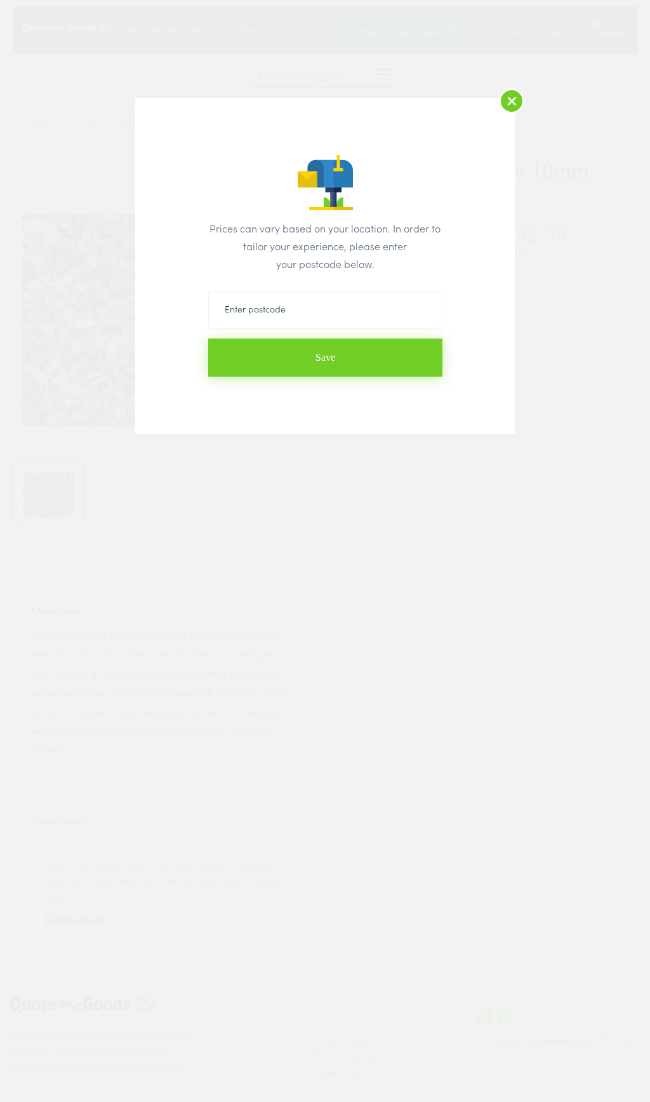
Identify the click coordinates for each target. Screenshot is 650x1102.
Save (325, 357)
